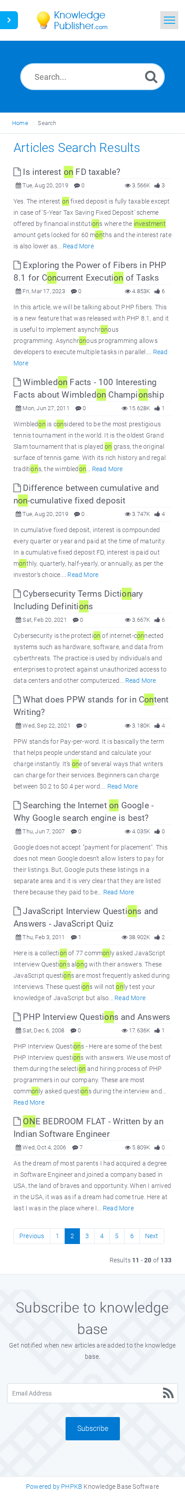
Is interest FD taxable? (70, 172)
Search (47, 123)
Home (20, 123)
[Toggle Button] (9, 20)
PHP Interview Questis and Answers (95, 1017)
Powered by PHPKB (54, 1486)
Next (152, 1236)
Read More (78, 246)
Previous (31, 1236)
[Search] (151, 76)
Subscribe (92, 1428)
